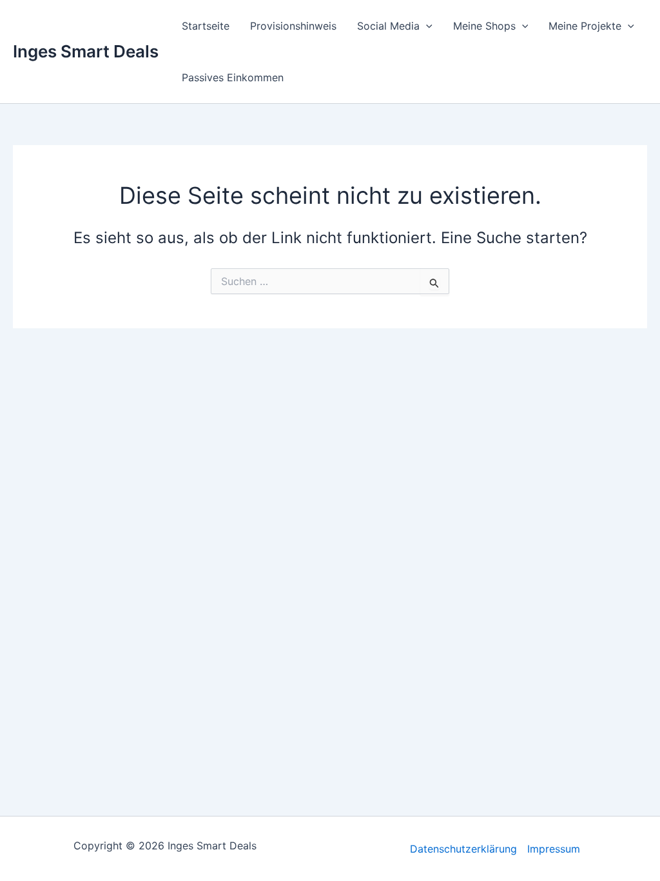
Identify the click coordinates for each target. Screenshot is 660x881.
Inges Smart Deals (86, 51)
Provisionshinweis (293, 25)
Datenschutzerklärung (463, 848)
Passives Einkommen (233, 77)
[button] (426, 26)
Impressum (553, 848)
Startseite (205, 25)
